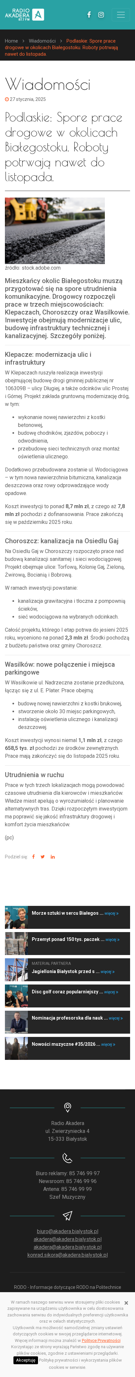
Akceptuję (25, 1360)
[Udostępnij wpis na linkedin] (52, 857)
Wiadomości (42, 41)
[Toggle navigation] (121, 14)
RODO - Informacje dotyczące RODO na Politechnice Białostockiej (67, 1291)
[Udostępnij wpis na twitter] (42, 857)
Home (11, 41)
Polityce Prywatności (101, 1340)
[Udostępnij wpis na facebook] (32, 857)
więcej (110, 913)
